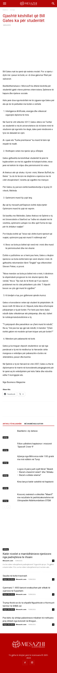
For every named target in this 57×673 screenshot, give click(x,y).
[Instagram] (32, 662)
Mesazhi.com (8, 561)
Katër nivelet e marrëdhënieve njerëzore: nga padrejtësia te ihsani (27, 555)
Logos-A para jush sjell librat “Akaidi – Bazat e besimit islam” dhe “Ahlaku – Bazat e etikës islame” (35, 472)
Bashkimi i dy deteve (27, 431)
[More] (30, 31)
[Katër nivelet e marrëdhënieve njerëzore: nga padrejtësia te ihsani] (28, 532)
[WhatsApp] (23, 31)
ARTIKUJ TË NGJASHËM (12, 424)
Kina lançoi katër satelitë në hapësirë (35, 481)
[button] (4, 3)
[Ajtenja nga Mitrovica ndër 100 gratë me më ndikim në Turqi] (9, 459)
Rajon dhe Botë (8, 579)
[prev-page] (4, 507)
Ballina (5, 10)
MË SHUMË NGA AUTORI (33, 424)
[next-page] (8, 507)
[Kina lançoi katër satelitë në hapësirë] (9, 484)
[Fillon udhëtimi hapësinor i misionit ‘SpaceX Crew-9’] (9, 446)
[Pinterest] (17, 31)
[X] (11, 31)
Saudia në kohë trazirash (15, 575)
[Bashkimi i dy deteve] (9, 434)
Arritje (12, 10)
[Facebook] (5, 31)
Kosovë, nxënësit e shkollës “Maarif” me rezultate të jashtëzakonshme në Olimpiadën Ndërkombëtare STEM (35, 497)
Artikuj (5, 549)
